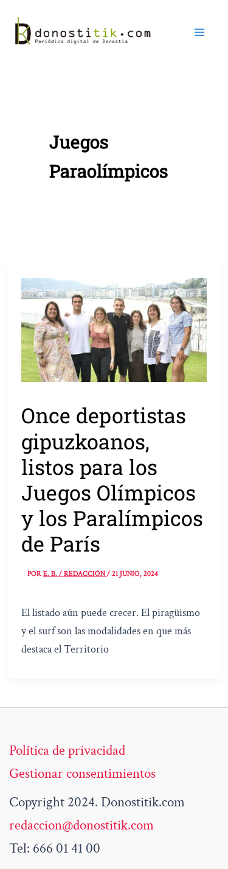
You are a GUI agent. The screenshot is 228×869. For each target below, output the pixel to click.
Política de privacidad (67, 750)
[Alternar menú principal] (199, 31)
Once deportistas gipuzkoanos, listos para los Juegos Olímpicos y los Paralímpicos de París (112, 478)
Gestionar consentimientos (82, 773)
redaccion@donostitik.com (81, 825)
